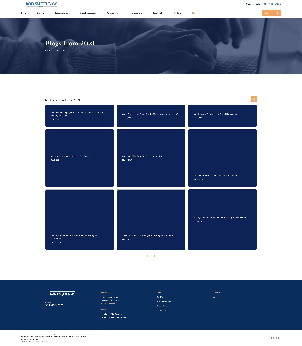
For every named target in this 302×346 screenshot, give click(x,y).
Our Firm (160, 297)
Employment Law (164, 301)
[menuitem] (24, 342)
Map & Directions (108, 304)
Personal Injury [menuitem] (113, 13)
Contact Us (161, 310)
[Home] (41, 4)
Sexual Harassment (164, 306)
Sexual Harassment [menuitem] (88, 13)
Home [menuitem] (23, 13)
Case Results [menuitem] (158, 13)
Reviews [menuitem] (177, 13)
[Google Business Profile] (214, 297)
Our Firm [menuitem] (40, 13)
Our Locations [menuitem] (136, 13)
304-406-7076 (272, 4)
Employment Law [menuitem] (62, 13)
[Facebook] (219, 297)
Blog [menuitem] (194, 13)
